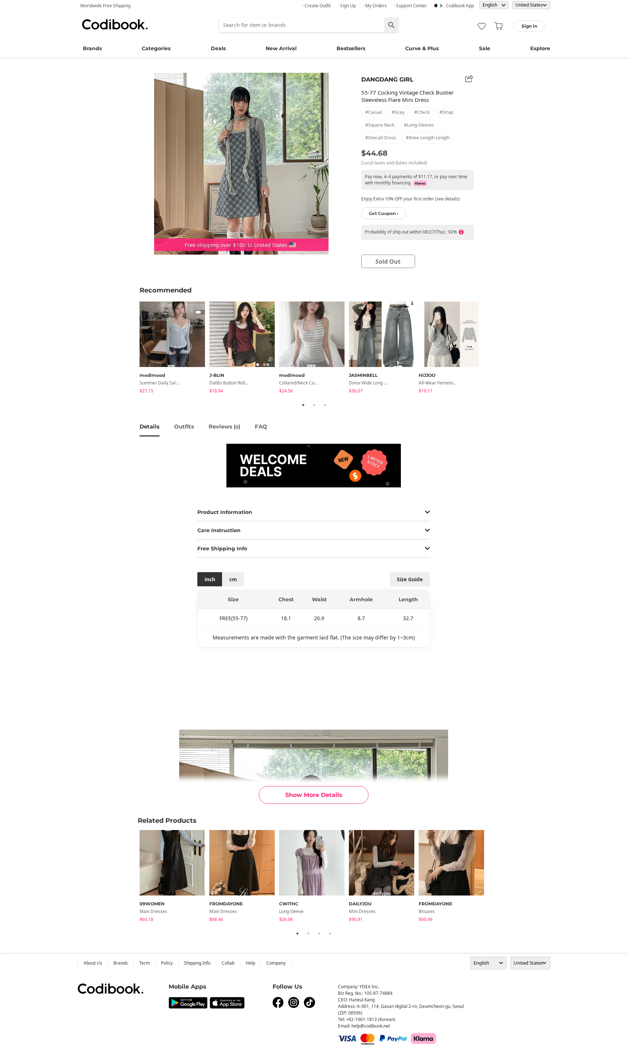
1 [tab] (303, 404)
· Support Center (410, 6)
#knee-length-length (428, 138)
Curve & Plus (422, 48)
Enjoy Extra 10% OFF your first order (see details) (410, 199)
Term (144, 963)
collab (228, 963)
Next (494, 348)
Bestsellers (351, 48)
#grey (398, 112)
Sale (484, 48)
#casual (373, 112)
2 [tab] (314, 404)
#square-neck (379, 125)
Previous (134, 348)
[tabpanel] (174, 348)
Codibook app (460, 6)
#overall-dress (380, 138)
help (250, 963)
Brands (92, 48)
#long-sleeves (419, 125)
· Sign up (347, 6)
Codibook (115, 24)
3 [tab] (325, 404)
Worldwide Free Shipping (105, 6)
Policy (167, 963)
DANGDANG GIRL (387, 79)
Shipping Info (197, 963)
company (276, 963)
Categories (156, 48)
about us (93, 963)
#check (422, 112)
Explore (540, 48)
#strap (446, 112)
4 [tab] (330, 933)
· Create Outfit (316, 6)
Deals (218, 48)
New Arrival (281, 48)
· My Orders (375, 6)
